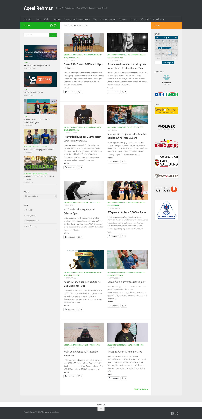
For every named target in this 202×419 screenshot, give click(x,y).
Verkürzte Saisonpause (33, 92)
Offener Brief (145, 19)
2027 (174, 58)
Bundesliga (78, 55)
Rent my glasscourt (108, 19)
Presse (72, 58)
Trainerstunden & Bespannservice (77, 19)
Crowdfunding (158, 19)
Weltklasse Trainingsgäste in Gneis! (39, 149)
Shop (95, 19)
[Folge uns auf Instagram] (55, 25)
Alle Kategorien (168, 63)
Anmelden (30, 210)
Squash (158, 63)
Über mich (28, 19)
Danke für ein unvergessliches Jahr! (126, 281)
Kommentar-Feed (32, 221)
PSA (77, 58)
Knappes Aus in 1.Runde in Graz (124, 351)
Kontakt (133, 19)
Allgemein (68, 55)
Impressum (101, 404)
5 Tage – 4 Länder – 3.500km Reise (126, 212)
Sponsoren (123, 19)
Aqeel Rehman (38, 8)
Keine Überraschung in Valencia (37, 65)
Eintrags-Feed (31, 215)
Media (46, 19)
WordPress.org (31, 226)
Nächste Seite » (141, 389)
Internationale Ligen (92, 55)
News (39, 19)
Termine (57, 19)
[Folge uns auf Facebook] (51, 25)
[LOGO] (166, 114)
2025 (158, 58)
